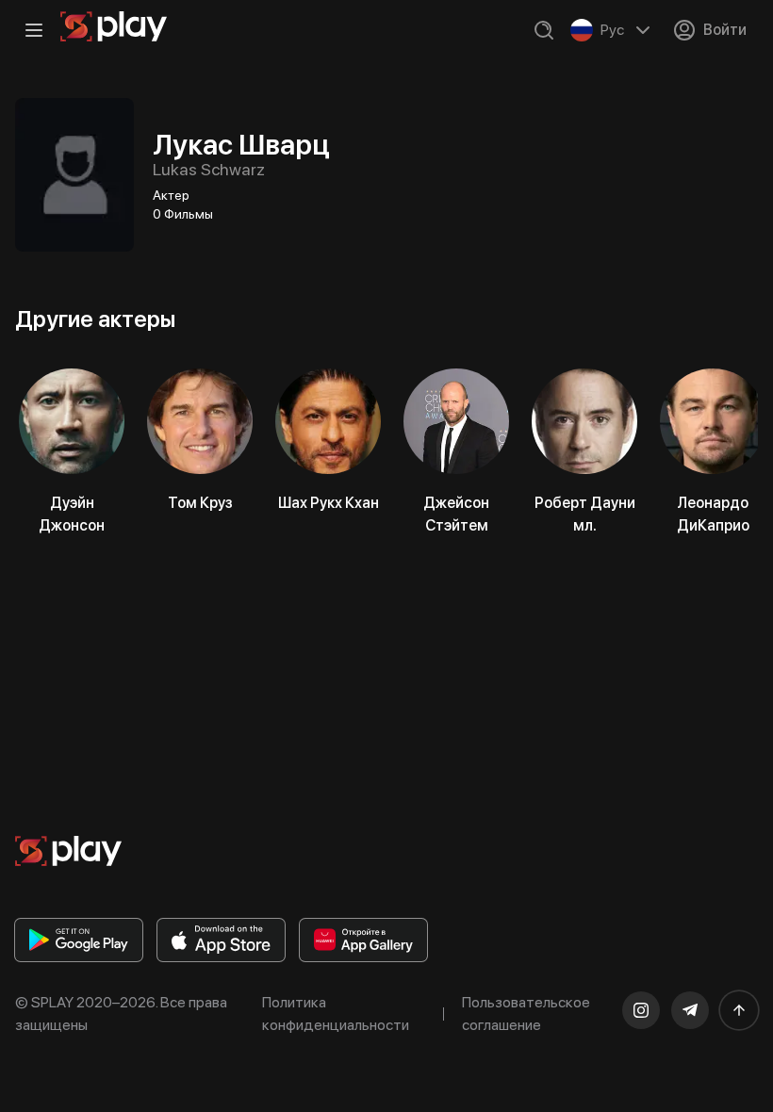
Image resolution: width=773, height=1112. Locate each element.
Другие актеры (95, 319)
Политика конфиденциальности (335, 1013)
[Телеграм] (690, 1010)
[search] (544, 30)
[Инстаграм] (641, 1010)
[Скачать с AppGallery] (363, 940)
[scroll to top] (739, 1010)
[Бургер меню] (34, 30)
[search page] (544, 30)
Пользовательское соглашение (526, 1013)
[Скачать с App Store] (221, 940)
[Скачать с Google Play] (78, 940)
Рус (612, 30)
